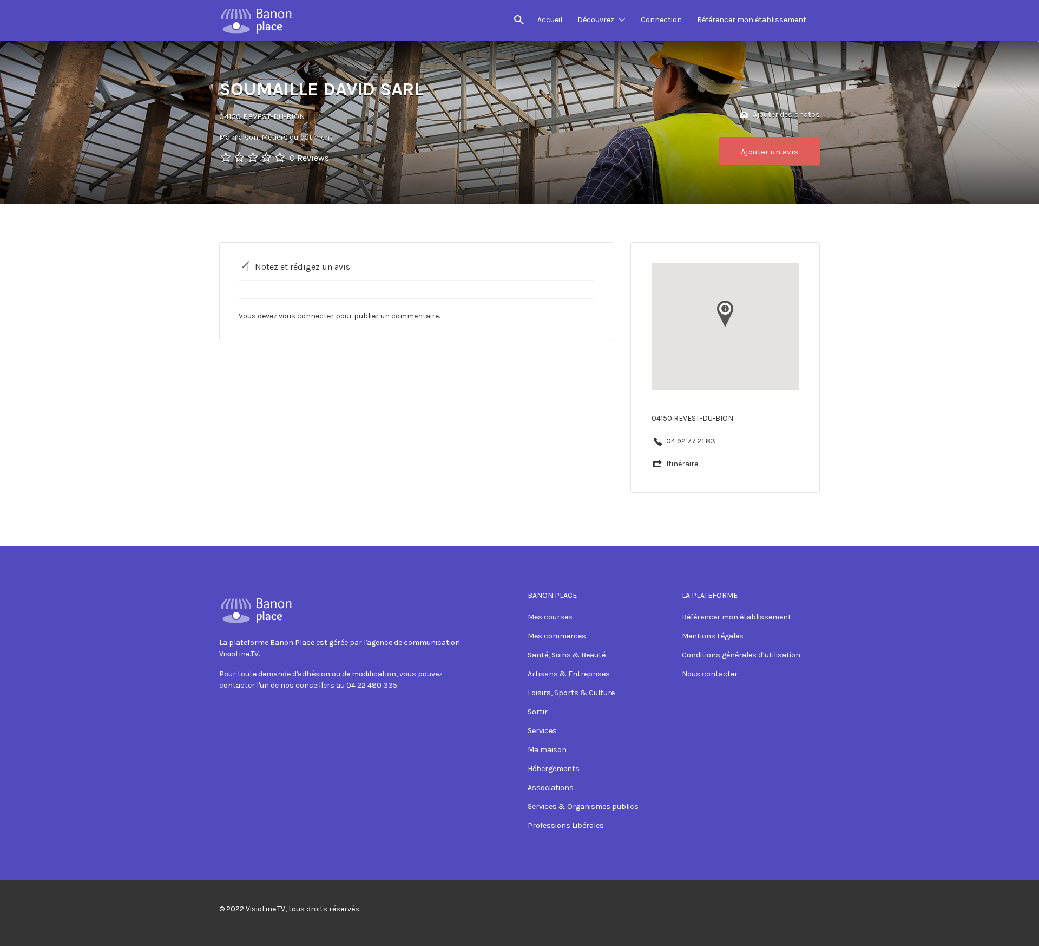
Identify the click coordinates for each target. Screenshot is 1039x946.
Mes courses (550, 617)
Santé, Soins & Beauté (567, 655)
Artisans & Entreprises (569, 673)
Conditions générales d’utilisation (741, 655)
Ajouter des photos (785, 114)
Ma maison (547, 749)
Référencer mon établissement (751, 19)
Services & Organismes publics (583, 806)
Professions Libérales (566, 825)
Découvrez (595, 19)
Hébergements (554, 768)
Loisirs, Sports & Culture (571, 692)
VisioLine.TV (265, 909)
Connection (661, 19)
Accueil (549, 19)
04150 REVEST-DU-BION (262, 116)
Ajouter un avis (769, 151)
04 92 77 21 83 (690, 441)
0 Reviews (309, 158)
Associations (551, 787)
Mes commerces (557, 636)
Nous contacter (710, 673)
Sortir (538, 711)
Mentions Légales (713, 636)
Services (542, 730)
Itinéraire (682, 463)
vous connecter (306, 316)
